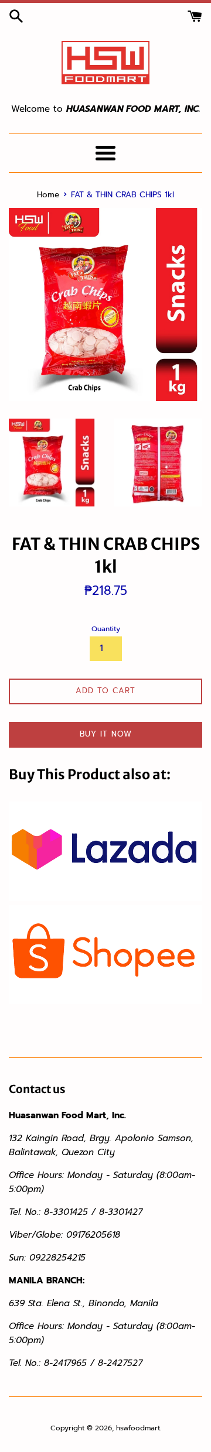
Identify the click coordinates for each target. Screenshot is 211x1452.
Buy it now (106, 733)
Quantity (105, 629)
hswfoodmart (138, 1428)
